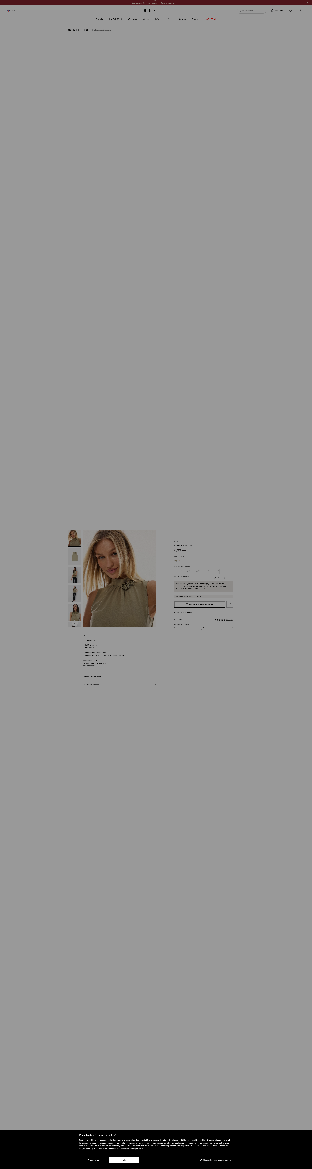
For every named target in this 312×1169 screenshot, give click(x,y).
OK (124, 1160)
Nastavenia (93, 1160)
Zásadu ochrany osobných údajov (130, 1149)
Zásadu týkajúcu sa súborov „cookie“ (100, 1149)
